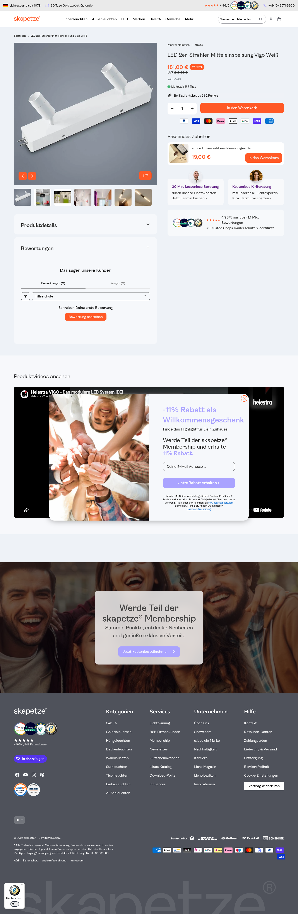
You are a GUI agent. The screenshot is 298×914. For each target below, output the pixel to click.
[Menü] (22, 885)
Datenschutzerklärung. (199, 509)
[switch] (14, 904)
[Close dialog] (244, 398)
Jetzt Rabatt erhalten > (199, 483)
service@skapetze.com (220, 502)
